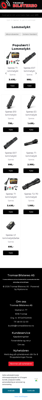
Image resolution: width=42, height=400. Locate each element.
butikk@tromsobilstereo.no (21, 326)
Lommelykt (31, 20)
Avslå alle (11, 391)
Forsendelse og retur (21, 341)
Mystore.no (22, 289)
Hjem (8, 20)
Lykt (23, 20)
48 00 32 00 (22, 322)
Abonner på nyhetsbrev (21, 364)
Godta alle (31, 391)
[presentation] (6, 73)
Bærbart (16, 20)
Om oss (21, 344)
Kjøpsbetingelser (21, 337)
